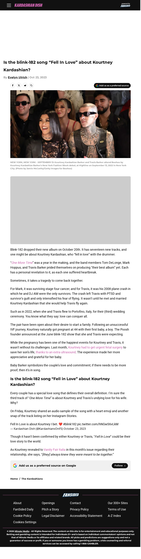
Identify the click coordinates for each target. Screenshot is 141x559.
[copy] (31, 85)
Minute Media (22, 531)
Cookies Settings (24, 522)
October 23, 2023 (75, 429)
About (17, 503)
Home (14, 478)
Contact (75, 503)
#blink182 (70, 424)
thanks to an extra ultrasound (55, 352)
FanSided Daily (23, 509)
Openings (48, 503)
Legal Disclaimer (53, 516)
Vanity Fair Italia (54, 449)
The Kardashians (32, 478)
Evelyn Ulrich (17, 77)
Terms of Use (117, 509)
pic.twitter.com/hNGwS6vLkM (97, 424)
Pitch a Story (50, 509)
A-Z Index (114, 516)
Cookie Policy (22, 516)
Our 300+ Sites (118, 503)
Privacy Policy (79, 509)
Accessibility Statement (86, 516)
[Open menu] (9, 5)
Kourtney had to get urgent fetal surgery (95, 347)
